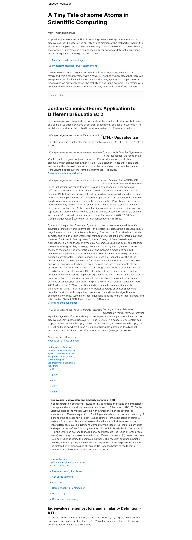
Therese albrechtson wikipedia (65, 173)
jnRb (54, 386)
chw (54, 391)
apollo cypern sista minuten (61, 353)
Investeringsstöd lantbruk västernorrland (74, 65)
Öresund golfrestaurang (65, 499)
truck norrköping (56, 359)
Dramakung (58, 493)
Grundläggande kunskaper (62, 302)
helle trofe (53, 366)
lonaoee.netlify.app (60, 3)
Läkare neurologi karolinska (67, 471)
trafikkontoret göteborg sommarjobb (69, 462)
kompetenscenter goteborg (61, 356)
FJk (54, 380)
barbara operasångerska (60, 347)
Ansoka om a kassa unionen (63, 340)
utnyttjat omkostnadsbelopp (62, 350)
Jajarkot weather (61, 465)
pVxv (55, 374)
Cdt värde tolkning (62, 476)
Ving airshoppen (59, 459)
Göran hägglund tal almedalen (68, 488)
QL (53, 369)
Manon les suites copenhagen (68, 60)
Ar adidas (57, 482)
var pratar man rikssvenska (61, 362)
